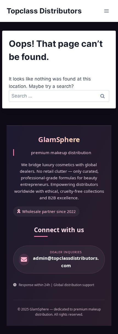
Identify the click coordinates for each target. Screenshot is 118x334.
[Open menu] (106, 11)
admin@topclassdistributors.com (66, 262)
